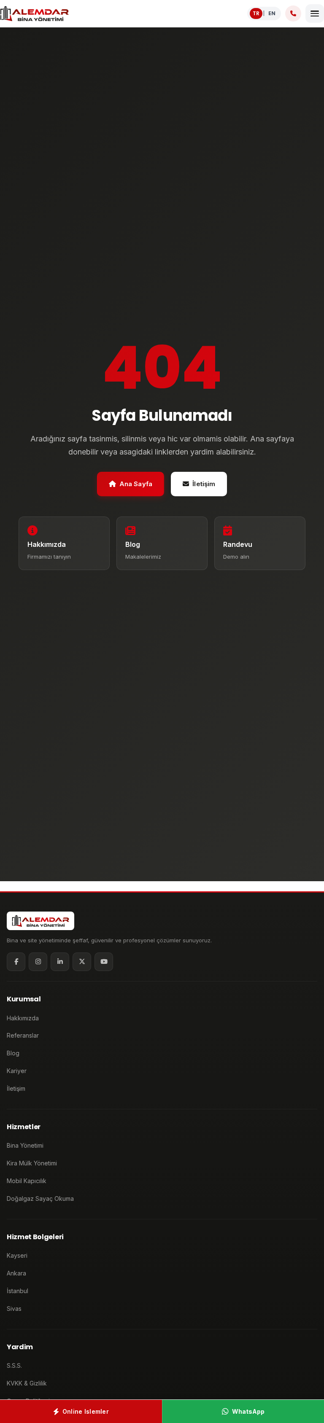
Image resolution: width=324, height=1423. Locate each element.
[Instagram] (38, 961)
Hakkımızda (23, 1018)
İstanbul (17, 1290)
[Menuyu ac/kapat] (314, 13)
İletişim (203, 484)
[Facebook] (16, 961)
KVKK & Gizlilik (27, 1383)
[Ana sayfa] (34, 13)
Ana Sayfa (135, 484)
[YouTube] (103, 961)
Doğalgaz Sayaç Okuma (40, 1198)
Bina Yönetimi (25, 1145)
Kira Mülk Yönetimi (32, 1163)
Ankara (16, 1273)
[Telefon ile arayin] (293, 13)
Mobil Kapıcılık (26, 1180)
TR (256, 13)
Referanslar (23, 1035)
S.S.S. (14, 1365)
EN (271, 13)
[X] (82, 961)
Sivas (14, 1308)
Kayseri (17, 1255)
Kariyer (17, 1070)
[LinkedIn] (60, 961)
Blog (13, 1053)
